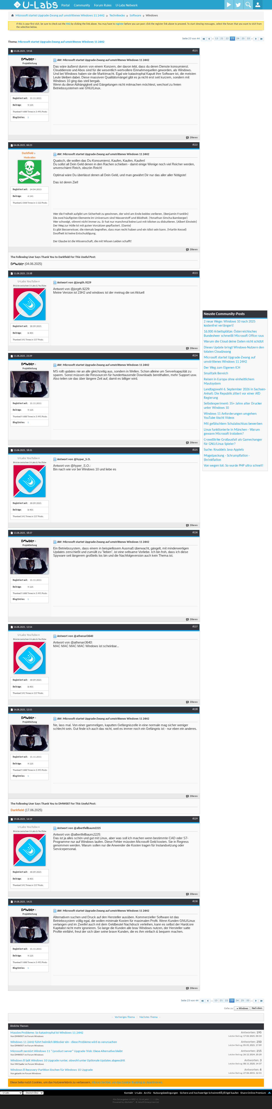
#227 (195, 626)
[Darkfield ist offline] (29, 171)
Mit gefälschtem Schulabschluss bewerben (233, 424)
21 (221, 38)
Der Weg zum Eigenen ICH (222, 367)
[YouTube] (229, 4)
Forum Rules (102, 5)
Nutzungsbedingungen (165, 1093)
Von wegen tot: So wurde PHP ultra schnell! (233, 465)
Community (82, 5)
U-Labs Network (126, 5)
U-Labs (138, 1093)
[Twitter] (238, 4)
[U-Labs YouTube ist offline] (29, 304)
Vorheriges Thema (125, 1017)
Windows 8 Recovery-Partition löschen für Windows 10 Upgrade (51, 1070)
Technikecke (117, 15)
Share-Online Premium (253, 1093)
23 (232, 38)
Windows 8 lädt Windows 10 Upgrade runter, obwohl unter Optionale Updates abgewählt (67, 1060)
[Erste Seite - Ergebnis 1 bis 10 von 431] (203, 39)
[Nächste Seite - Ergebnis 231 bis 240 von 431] (255, 39)
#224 (195, 355)
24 (237, 38)
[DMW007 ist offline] (29, 79)
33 (248, 38)
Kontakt (128, 1093)
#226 (195, 532)
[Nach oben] (269, 1093)
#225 (195, 450)
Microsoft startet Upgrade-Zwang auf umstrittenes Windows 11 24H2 (60, 15)
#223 (195, 273)
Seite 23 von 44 (191, 38)
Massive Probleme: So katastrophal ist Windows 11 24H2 (46, 1032)
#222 (195, 145)
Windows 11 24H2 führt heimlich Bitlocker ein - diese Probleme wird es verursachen (63, 1042)
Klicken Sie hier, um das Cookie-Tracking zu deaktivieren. (127, 1082)
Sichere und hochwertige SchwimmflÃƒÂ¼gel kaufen (209, 1093)
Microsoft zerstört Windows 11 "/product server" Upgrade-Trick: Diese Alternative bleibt (66, 1051)
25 (243, 38)
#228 (195, 709)
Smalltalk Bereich (216, 373)
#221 (195, 51)
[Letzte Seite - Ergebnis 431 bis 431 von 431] (261, 39)
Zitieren (194, 138)
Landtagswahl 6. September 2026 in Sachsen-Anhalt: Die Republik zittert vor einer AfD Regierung (235, 393)
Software (135, 15)
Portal (65, 5)
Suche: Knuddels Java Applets (224, 449)
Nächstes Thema (148, 1017)
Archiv (147, 1093)
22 (227, 38)
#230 (195, 901)
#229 (195, 819)
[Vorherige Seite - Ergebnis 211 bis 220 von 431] (209, 39)
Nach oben (257, 1008)
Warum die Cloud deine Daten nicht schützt (234, 341)
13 (216, 38)
